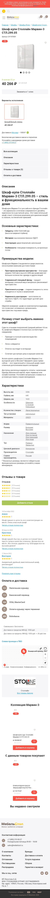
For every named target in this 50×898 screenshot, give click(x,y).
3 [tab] (26, 72)
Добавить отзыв (25, 502)
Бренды (29, 851)
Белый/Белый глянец (13, 122)
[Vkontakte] (42, 873)
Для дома (30, 439)
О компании (7, 851)
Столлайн (30, 452)
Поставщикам (8, 863)
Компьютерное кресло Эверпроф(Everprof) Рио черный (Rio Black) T (22, 787)
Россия (29, 455)
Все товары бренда (25, 693)
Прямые (29, 443)
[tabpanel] (25, 56)
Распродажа (8, 867)
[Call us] (3, 11)
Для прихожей (32, 437)
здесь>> (35, 5)
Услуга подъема (32, 859)
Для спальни (31, 433)
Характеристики (11, 163)
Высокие (29, 429)
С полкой (29, 404)
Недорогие (30, 448)
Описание (8, 157)
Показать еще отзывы (11, 573)
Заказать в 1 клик (25, 91)
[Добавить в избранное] (45, 42)
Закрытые (30, 445)
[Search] (8, 11)
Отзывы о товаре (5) (13, 169)
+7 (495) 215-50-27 (9, 142)
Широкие (29, 402)
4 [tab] (29, 72)
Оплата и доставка (12, 175)
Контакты (6, 855)
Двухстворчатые (32, 410)
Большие (29, 427)
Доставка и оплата (34, 855)
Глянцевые (30, 407)
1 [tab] (21, 72)
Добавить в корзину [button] (25, 747)
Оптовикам (7, 859)
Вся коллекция (10, 151)
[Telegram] (46, 873)
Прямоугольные (32, 424)
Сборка (28, 863)
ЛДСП (28, 417)
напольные (30, 414)
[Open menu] (3, 17)
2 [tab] (23, 72)
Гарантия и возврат (34, 867)
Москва (15, 132)
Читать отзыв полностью (12, 525)
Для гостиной (31, 435)
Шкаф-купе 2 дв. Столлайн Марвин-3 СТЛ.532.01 (23, 736)
